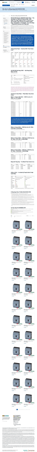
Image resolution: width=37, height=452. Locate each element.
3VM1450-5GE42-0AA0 (6, 35)
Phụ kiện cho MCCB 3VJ (13, 441)
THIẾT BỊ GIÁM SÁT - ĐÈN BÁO (10, 447)
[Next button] (2, 0)
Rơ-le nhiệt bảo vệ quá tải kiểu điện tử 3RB (30, 440)
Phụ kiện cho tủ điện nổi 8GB (21, 445)
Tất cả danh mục (5, 5)
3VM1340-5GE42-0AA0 (6, 32)
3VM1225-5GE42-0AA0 (6, 33)
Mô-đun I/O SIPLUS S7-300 (31, 429)
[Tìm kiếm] (23, 2)
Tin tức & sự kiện (22, 4)
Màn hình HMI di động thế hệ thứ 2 (14, 434)
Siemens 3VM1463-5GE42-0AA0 (6, 40)
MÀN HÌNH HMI (9, 434)
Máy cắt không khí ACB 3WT (8, 438)
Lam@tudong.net (15, 423)
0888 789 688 (33, 5)
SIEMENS (5, 28)
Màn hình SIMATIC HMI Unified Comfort (13, 433)
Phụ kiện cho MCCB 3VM (29, 441)
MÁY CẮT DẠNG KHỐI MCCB (6, 21)
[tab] (11, 215)
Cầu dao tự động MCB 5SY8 (6, 440)
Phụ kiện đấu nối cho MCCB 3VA (21, 443)
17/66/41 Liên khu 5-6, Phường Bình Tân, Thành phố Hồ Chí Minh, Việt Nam (17, 425)
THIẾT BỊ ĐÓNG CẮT (6, 20)
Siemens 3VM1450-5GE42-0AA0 (6, 34)
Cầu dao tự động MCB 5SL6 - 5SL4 (26, 438)
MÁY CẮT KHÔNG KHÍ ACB (15, 437)
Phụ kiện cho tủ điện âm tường (11, 445)
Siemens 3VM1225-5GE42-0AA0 (6, 42)
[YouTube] (5, 421)
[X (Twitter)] (4, 421)
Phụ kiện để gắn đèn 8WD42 (16, 445)
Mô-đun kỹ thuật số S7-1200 (20, 429)
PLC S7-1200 (7, 430)
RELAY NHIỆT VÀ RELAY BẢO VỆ (5, 443)
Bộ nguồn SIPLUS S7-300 (27, 430)
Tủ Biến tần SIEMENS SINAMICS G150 (11, 428)
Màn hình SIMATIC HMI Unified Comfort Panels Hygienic (22, 433)
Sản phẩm (17, 4)
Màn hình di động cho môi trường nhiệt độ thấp (22, 434)
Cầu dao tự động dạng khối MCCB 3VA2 (22, 440)
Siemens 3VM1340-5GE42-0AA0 (6, 38)
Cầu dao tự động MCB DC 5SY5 (24, 441)
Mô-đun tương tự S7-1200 (22, 430)
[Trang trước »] (29, 409)
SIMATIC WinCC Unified (5, 434)
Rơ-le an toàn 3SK (16, 443)
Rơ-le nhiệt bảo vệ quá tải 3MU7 (27, 443)
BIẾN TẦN (16, 428)
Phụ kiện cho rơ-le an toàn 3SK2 (10, 437)
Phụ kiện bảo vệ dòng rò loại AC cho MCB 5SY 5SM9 (14, 440)
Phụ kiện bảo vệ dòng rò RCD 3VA (11, 443)
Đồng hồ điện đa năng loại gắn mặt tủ (28, 445)
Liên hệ (19, 4)
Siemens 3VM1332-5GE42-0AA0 (6, 36)
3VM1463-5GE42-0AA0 (6, 41)
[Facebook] (2, 421)
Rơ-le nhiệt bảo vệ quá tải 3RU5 (14, 438)
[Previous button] (3, 0)
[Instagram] (6, 421)
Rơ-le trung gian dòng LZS (18, 441)
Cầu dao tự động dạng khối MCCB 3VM (5, 24)
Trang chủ (12, 4)
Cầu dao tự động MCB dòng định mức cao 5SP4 (6, 441)
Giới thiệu (14, 4)
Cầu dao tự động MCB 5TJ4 (20, 437)
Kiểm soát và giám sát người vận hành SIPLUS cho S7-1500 (14, 430)
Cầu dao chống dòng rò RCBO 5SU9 (27, 437)
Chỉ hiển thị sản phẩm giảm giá (6, 51)
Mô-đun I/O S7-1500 (4, 430)
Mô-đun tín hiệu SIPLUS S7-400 (26, 429)
